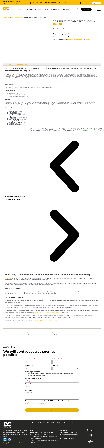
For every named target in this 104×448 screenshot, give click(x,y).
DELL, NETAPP (56, 312)
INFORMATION (55, 9)
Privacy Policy (73, 401)
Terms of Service (34, 403)
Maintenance (44, 373)
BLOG (64, 423)
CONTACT (65, 9)
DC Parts (8, 278)
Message (28, 390)
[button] (77, 9)
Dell (9, 17)
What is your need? (32, 372)
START (20, 9)
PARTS (46, 9)
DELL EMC (47, 312)
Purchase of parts (32, 373)
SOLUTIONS (28, 9)
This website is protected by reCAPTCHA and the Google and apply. (51, 402)
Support (86, 2)
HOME (32, 423)
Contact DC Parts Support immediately (45, 321)
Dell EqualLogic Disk (17, 17)
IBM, (36, 312)
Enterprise (56, 359)
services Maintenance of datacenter (62, 373)
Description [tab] (9, 64)
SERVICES (38, 9)
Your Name (29, 359)
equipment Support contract (36, 375)
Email (27, 384)
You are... (55, 365)
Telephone (29, 365)
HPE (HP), (41, 312)
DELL (88, 39)
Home (5, 17)
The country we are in (10, 4)
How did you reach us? (34, 378)
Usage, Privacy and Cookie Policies (15, 443)
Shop (58, 423)
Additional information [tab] (25, 64)
